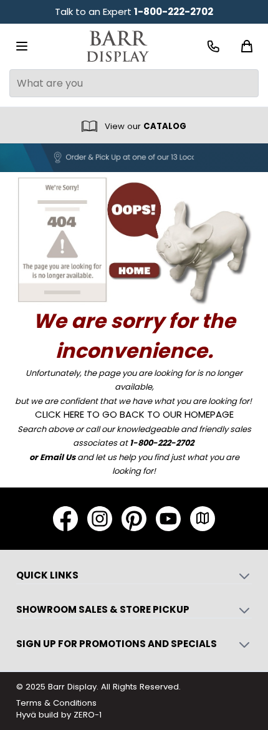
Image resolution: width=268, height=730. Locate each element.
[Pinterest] (134, 518)
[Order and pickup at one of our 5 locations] (134, 157)
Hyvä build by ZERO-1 (59, 715)
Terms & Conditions (56, 703)
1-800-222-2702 (173, 11)
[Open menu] (21, 46)
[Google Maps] (202, 518)
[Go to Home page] (118, 46)
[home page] (134, 238)
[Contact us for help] (213, 46)
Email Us (57, 457)
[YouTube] (168, 518)
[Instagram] (99, 518)
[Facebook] (65, 518)
